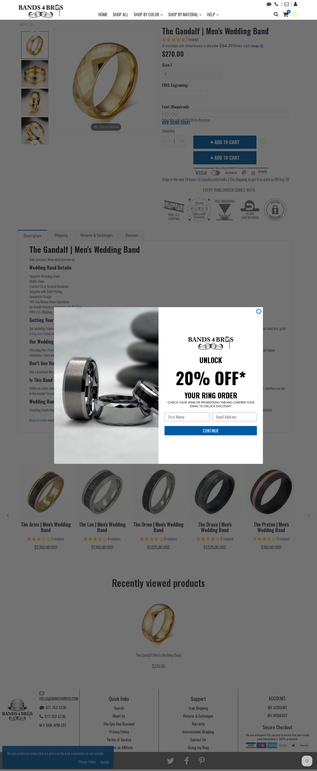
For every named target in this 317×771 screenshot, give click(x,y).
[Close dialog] (258, 311)
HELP (211, 14)
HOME (102, 14)
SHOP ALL (120, 14)
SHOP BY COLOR (147, 14)
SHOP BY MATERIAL (183, 14)
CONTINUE (211, 431)
